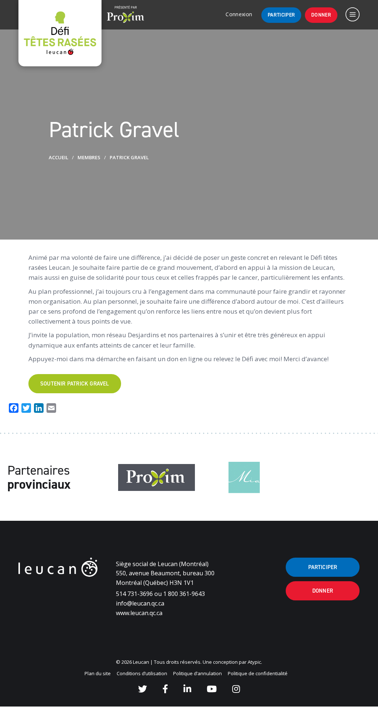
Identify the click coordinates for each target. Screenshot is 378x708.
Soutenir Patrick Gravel (74, 383)
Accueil (58, 157)
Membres (89, 157)
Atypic (254, 662)
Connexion (239, 14)
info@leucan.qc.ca (140, 603)
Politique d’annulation (197, 673)
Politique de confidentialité (258, 673)
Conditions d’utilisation (142, 673)
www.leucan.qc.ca (139, 613)
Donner (321, 14)
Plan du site (98, 673)
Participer (281, 14)
